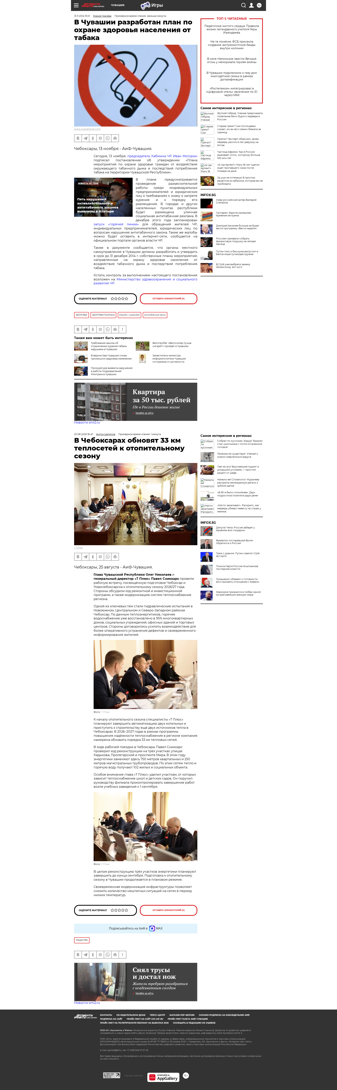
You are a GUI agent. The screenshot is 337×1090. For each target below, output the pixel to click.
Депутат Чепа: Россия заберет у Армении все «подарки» (235, 529)
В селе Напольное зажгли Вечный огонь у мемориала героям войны (231, 60)
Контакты (106, 1015)
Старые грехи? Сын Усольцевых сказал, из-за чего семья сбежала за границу (239, 129)
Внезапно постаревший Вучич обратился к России (234, 542)
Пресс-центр (157, 1015)
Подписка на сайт (111, 1019)
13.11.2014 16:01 (82, 15)
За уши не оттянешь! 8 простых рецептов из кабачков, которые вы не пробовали (240, 180)
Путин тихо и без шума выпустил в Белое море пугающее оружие (237, 253)
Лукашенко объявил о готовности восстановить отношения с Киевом (237, 580)
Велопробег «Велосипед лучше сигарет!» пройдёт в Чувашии (172, 345)
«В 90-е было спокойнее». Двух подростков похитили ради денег (237, 494)
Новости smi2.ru (87, 422)
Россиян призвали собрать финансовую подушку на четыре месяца (236, 241)
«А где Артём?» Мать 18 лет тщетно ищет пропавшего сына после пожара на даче (238, 167)
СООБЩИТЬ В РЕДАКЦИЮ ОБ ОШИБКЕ (194, 1023)
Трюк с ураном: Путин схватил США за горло (238, 554)
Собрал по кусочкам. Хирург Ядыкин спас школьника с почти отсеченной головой (240, 444)
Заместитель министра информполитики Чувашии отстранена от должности (169, 358)
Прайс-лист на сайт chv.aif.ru (145, 1019)
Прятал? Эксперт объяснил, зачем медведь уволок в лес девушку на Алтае (238, 142)
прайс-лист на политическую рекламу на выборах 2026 (134, 1023)
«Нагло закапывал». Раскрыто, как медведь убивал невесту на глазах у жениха (239, 508)
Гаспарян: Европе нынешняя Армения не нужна (233, 214)
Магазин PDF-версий (181, 1015)
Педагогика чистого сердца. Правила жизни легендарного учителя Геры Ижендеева (231, 29)
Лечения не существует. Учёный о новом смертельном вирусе (237, 455)
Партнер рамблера (133, 1075)
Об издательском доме (130, 1015)
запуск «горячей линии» (116, 224)
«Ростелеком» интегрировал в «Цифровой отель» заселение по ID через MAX (231, 92)
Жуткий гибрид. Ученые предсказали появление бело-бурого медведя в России (240, 116)
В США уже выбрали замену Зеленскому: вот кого (233, 265)
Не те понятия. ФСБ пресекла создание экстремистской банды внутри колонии (231, 45)
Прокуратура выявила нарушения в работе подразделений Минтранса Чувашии (111, 371)
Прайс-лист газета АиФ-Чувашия (188, 1019)
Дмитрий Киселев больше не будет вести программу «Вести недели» (237, 227)
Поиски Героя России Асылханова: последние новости (237, 567)
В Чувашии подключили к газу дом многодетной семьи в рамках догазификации (232, 76)
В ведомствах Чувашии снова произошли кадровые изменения (111, 357)
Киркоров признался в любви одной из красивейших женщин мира (238, 593)
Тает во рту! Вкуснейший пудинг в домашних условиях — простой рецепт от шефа (238, 469)
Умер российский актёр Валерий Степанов (236, 201)
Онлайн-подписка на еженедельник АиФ (224, 1015)
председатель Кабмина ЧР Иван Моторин (162, 156)
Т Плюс (78, 547)
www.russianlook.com (87, 129)
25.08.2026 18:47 (83, 434)
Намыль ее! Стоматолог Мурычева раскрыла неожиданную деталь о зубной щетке (238, 482)
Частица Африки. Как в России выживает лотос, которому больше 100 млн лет (238, 155)
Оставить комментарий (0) (169, 298)
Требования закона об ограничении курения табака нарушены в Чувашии (109, 346)
